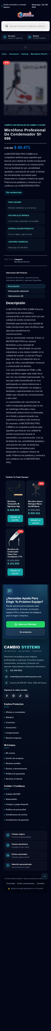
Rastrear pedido (13, 763)
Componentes (12, 733)
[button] (25, 47)
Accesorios (14, 54)
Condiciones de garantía (17, 820)
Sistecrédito (11, 799)
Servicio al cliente (14, 779)
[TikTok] (20, 696)
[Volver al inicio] (44, 876)
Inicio (4, 54)
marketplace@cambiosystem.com (25, 677)
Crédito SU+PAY (13, 794)
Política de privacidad (16, 810)
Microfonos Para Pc (39, 54)
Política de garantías (15, 774)
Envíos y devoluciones (16, 769)
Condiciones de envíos (16, 815)
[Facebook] (7, 696)
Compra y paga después (17, 804)
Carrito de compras (15, 758)
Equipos (10, 717)
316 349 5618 (16, 671)
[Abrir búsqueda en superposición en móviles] (25, 26)
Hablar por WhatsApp (27, 624)
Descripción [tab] (13, 286)
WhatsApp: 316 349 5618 (40, 6)
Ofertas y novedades (15, 712)
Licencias (10, 722)
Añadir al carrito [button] (15, 518)
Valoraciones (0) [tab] (15, 296)
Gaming (24, 54)
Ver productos (25, 632)
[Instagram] (13, 696)
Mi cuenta (10, 753)
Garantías (40, 884)
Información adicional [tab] (18, 291)
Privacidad (11, 884)
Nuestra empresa (13, 738)
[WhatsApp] (27, 696)
